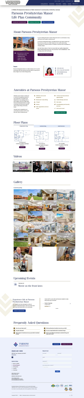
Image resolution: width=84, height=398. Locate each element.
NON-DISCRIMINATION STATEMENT (17, 378)
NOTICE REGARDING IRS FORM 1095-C (18, 379)
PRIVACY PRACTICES (15, 374)
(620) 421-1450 (17, 351)
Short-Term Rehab (22, 59)
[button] (55, 308)
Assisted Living (21, 56)
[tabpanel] (42, 138)
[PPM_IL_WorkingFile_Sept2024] (42, 130)
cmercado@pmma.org (62, 72)
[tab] (24, 126)
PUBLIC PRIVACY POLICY (15, 373)
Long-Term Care (22, 58)
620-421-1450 (60, 73)
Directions (14, 354)
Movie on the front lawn (30, 285)
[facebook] (12, 357)
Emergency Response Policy (17, 376)
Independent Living (22, 54)
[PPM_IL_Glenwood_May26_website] (22, 130)
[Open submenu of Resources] (78, 4)
